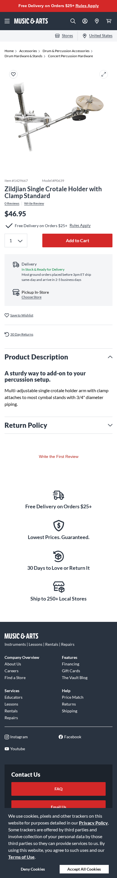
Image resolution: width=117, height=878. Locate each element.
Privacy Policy (93, 822)
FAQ (58, 788)
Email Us (58, 807)
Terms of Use (21, 857)
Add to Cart (77, 240)
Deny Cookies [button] (33, 869)
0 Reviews (12, 203)
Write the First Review (58, 456)
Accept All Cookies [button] (84, 869)
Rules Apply (87, 5)
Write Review (34, 203)
